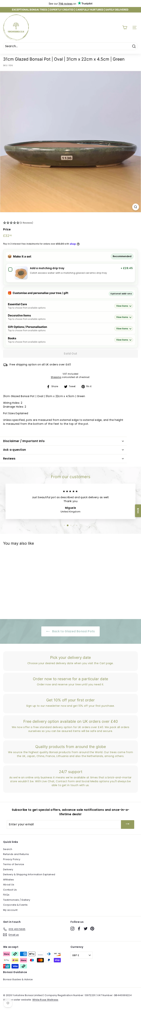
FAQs (6, 894)
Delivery (8, 869)
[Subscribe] (127, 824)
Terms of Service (13, 864)
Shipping (56, 377)
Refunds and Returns (16, 854)
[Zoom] (135, 207)
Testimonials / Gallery (16, 900)
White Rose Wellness (45, 999)
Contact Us (10, 889)
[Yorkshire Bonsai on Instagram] (72, 929)
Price (7, 229)
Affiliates (8, 879)
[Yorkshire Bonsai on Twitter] (86, 929)
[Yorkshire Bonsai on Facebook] (79, 929)
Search (7, 849)
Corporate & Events (15, 905)
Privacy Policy (11, 859)
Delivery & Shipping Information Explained (29, 874)
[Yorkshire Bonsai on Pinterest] (92, 929)
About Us (8, 884)
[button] (70, 223)
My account (10, 910)
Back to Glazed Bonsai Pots (73, 631)
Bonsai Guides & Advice (18, 979)
